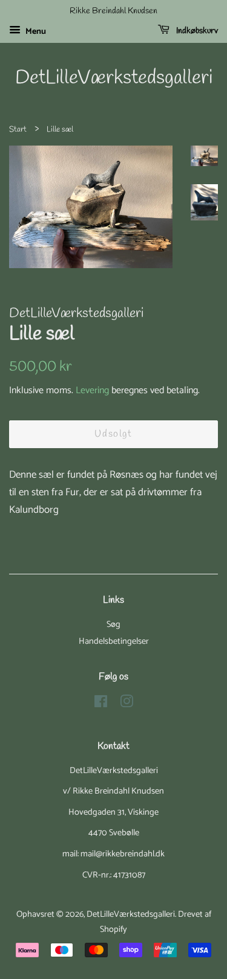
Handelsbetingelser (114, 641)
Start (18, 129)
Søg (113, 624)
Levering (92, 390)
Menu (35, 32)
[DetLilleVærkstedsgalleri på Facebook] (101, 704)
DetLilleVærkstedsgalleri (113, 78)
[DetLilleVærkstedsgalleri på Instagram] (126, 704)
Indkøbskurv (196, 31)
